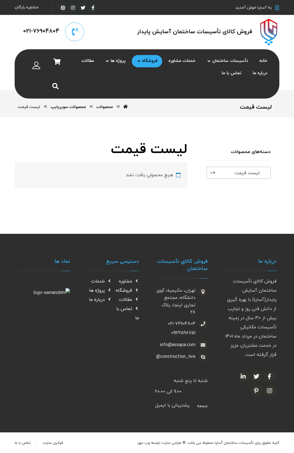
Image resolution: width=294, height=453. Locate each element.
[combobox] (239, 173)
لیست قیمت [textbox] (240, 173)
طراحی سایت (171, 443)
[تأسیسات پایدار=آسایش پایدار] (268, 32)
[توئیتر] (83, 7)
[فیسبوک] (93, 7)
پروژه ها (97, 290)
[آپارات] (62, 7)
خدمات (98, 281)
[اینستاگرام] (73, 7)
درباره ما (97, 300)
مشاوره (125, 281)
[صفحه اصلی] (125, 107)
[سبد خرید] (56, 61)
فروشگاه (124, 290)
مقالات (125, 300)
